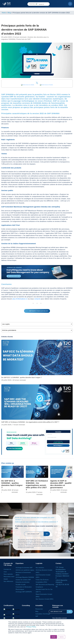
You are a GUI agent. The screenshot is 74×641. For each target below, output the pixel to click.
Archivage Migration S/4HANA (25, 577)
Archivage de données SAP (24, 567)
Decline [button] (62, 637)
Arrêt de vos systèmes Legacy (25, 570)
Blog (9, 12)
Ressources (39, 609)
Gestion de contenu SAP (23, 579)
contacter (37, 299)
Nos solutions (40, 567)
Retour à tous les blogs (38, 311)
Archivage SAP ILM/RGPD (24, 591)
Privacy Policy (31, 627)
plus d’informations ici (20, 299)
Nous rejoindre (8, 574)
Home (4, 12)
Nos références (8, 581)
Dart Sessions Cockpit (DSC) (44, 599)
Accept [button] (53, 637)
